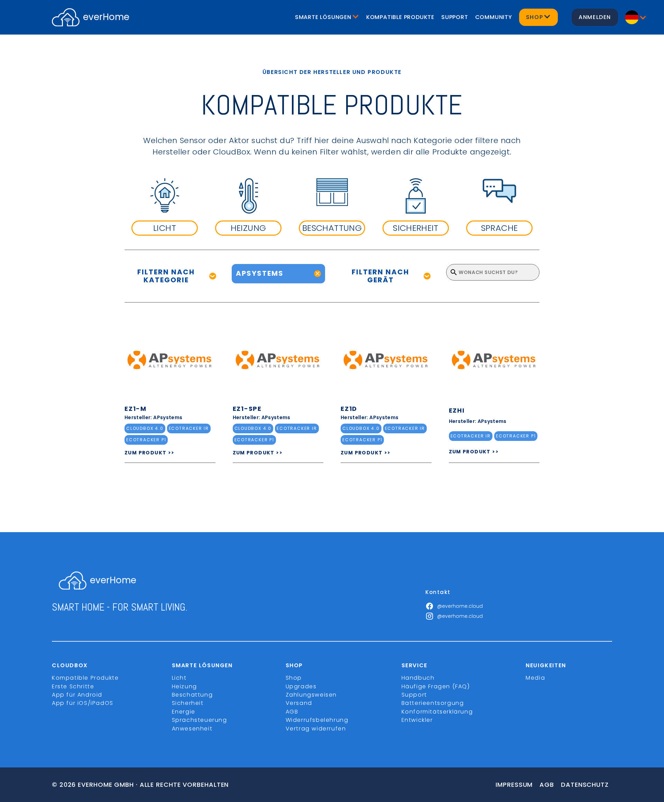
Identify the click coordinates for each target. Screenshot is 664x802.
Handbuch (418, 678)
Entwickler (417, 720)
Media (535, 678)
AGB (292, 712)
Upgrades (301, 686)
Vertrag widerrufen (316, 729)
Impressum (514, 784)
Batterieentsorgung (433, 703)
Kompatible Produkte (400, 17)
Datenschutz (585, 784)
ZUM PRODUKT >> (149, 452)
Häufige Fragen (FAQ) (436, 686)
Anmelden (595, 17)
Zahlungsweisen (311, 695)
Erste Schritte (73, 686)
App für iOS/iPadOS (82, 703)
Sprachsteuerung (199, 720)
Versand (299, 703)
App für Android (77, 695)
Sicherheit (188, 703)
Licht (179, 678)
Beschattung (192, 695)
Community (493, 17)
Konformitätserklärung (437, 712)
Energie (183, 712)
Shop (294, 678)
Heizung (184, 686)
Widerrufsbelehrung (317, 720)
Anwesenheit (192, 729)
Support (454, 17)
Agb (547, 784)
